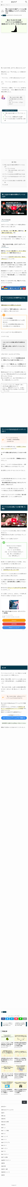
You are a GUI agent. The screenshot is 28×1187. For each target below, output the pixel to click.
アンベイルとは (11, 168)
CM (3, 1112)
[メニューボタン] (2, 2)
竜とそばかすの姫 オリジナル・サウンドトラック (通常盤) (14, 612)
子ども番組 (5, 1157)
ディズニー (5, 1148)
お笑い (4, 1124)
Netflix (4, 1118)
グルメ (4, 1133)
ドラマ (4, 1151)
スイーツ (5, 1139)
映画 (4, 1163)
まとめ (6, 184)
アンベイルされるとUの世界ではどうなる (15, 174)
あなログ (14, 2)
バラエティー (6, 1154)
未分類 (4, 1166)
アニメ (4, 15)
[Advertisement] (14, 51)
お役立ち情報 (6, 1121)
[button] (3, 1018)
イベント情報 (6, 1130)
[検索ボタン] (26, 2)
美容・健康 (5, 1169)
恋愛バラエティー (7, 1160)
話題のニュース (6, 1172)
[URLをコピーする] (25, 1018)
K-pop (4, 1115)
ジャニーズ (5, 1136)
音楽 (4, 1175)
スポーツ (5, 1145)
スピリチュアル (6, 1142)
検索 (24, 1102)
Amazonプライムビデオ (8, 1109)
